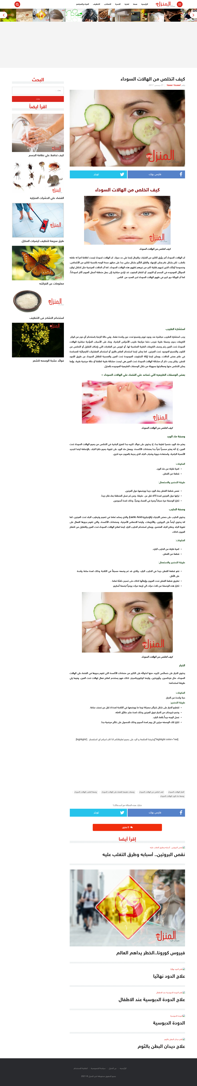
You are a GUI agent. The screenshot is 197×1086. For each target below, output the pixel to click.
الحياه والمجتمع (82, 4)
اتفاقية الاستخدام (81, 1068)
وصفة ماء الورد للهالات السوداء (172, 796)
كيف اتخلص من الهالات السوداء (151, 792)
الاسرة (118, 4)
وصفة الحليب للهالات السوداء (85, 792)
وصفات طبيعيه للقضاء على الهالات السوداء (118, 792)
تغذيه (127, 4)
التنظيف (96, 4)
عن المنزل (113, 1068)
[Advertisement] (98, 45)
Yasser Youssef (173, 85)
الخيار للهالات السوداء (176, 792)
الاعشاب (107, 4)
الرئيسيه (144, 4)
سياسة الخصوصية (98, 1068)
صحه (135, 4)
